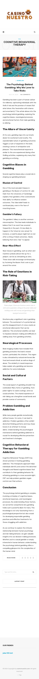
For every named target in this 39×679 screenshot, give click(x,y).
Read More (11, 558)
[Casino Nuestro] (19, 14)
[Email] (33, 558)
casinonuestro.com (23, 668)
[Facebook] (25, 558)
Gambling (20, 80)
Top (20, 675)
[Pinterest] (30, 558)
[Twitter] (27, 558)
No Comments (25, 94)
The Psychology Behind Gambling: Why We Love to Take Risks (19, 87)
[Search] (34, 32)
